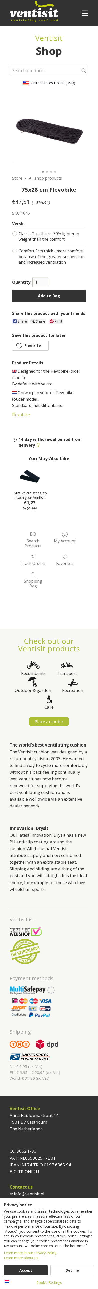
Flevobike (21, 414)
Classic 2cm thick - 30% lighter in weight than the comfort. (49, 236)
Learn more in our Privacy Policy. (30, 1252)
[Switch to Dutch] (7, 1281)
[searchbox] (49, 70)
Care (49, 707)
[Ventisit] (42, 11)
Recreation (72, 690)
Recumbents (33, 673)
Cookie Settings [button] (49, 1282)
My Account (65, 541)
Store (17, 178)
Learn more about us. (21, 1257)
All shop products (45, 178)
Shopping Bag (33, 583)
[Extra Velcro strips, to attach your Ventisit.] (29, 476)
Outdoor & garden (33, 690)
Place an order (49, 721)
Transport (67, 673)
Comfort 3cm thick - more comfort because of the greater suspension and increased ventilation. (52, 256)
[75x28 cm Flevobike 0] (49, 131)
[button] (30, 346)
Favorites (64, 563)
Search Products (33, 543)
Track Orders (33, 563)
